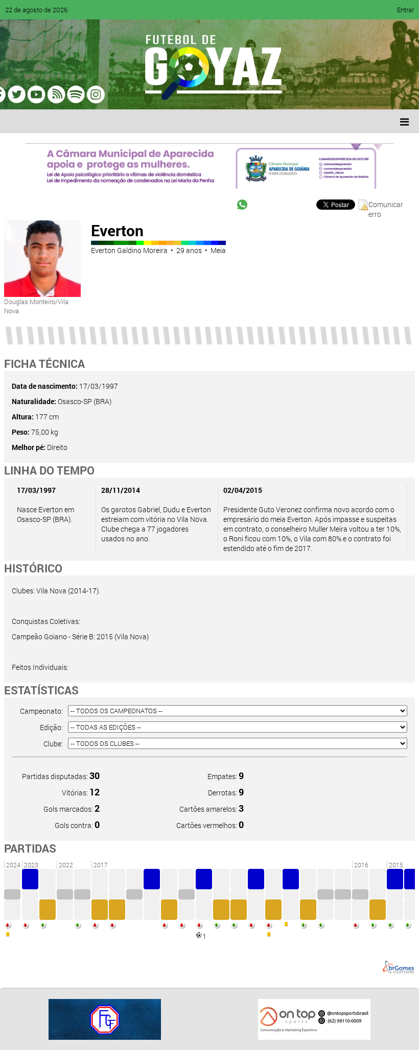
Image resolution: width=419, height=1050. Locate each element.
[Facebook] (40, 94)
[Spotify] (98, 94)
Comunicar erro (385, 204)
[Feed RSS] (117, 94)
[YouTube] (78, 94)
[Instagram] (137, 94)
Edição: (51, 727)
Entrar (405, 9)
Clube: (53, 743)
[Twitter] (59, 94)
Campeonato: (41, 711)
